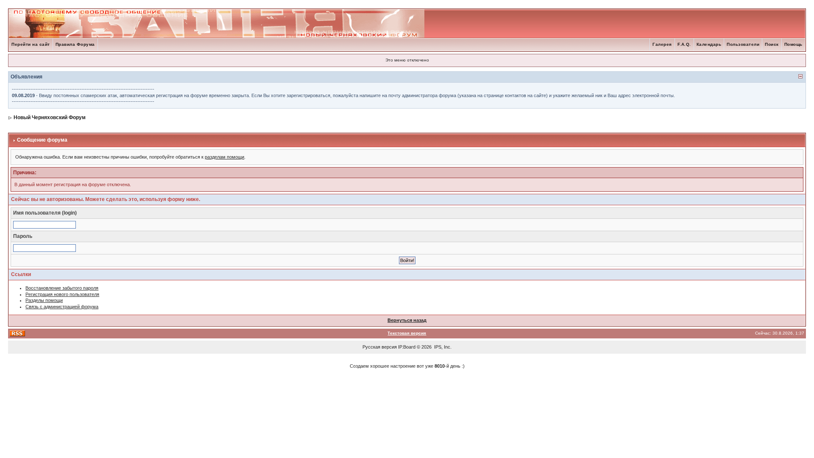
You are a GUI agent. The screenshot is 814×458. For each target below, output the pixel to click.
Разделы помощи (44, 300)
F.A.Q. (684, 44)
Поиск (772, 44)
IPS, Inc (442, 346)
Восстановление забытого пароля (61, 287)
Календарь (709, 44)
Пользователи (743, 44)
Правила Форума (75, 44)
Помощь (793, 44)
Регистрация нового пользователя (62, 294)
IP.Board (406, 346)
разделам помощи (224, 156)
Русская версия (379, 346)
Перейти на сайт (30, 44)
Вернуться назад (407, 320)
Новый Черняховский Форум (50, 117)
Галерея (662, 44)
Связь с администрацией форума (61, 306)
